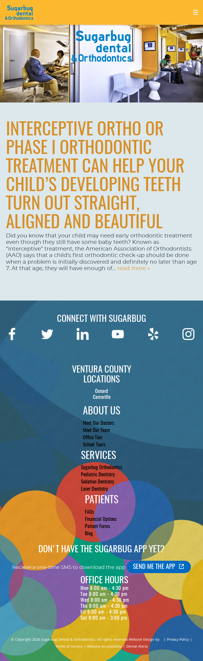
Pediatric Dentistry (98, 474)
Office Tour (92, 437)
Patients (101, 500)
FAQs (89, 512)
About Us (101, 411)
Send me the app (154, 567)
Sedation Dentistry (97, 482)
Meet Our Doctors (98, 423)
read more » (133, 268)
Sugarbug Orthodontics (101, 467)
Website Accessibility (104, 646)
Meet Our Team (96, 430)
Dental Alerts (137, 646)
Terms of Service (69, 646)
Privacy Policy (178, 639)
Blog (89, 533)
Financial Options (100, 519)
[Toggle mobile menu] (195, 12)
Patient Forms (97, 526)
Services (98, 456)
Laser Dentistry (94, 489)
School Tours (94, 444)
